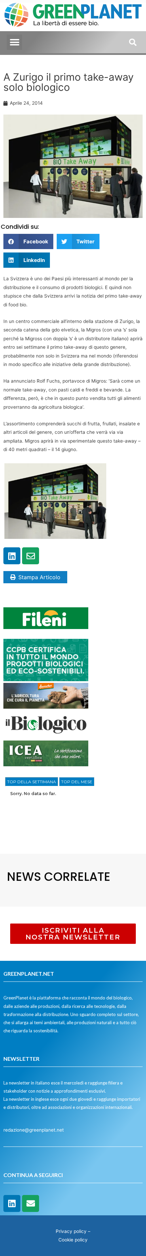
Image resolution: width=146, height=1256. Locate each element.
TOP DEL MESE (76, 781)
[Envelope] (30, 555)
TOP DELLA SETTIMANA (31, 781)
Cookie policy (73, 1239)
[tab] (31, 782)
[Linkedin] (11, 555)
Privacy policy (71, 1231)
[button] (14, 42)
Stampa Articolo (39, 577)
